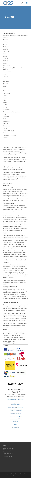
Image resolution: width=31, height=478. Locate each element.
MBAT (4, 100)
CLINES (5, 56)
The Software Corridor (8, 130)
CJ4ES (4, 53)
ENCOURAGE (6, 65)
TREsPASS (5, 137)
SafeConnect (6, 121)
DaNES (5, 63)
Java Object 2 (6, 93)
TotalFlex (5, 133)
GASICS (5, 74)
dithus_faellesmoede (15, 413)
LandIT (5, 95)
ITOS (4, 88)
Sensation (5, 123)
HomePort (5, 76)
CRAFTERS (5, 58)
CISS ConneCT (6, 51)
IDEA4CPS (5, 83)
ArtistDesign (6, 46)
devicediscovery (15, 404)
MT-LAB (5, 107)
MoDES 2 (5, 104)
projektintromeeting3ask (15, 416)
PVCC (4, 114)
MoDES (5, 102)
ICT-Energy (6, 81)
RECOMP (5, 119)
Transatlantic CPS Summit (9, 135)
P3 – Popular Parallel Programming (12, 111)
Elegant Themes (15, 474)
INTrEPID (5, 86)
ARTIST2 (5, 44)
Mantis (4, 97)
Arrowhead (6, 39)
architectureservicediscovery (15, 407)
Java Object (6, 90)
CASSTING (5, 49)
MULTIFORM (6, 109)
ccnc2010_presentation (15, 419)
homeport (15, 421)
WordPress (15, 475)
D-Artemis (5, 60)
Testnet (5, 128)
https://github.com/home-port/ (15, 399)
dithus (15, 424)
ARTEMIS (5, 42)
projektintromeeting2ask (16, 410)
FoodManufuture (7, 72)
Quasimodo (6, 116)
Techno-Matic (6, 126)
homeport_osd (15, 427)
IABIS (4, 79)
